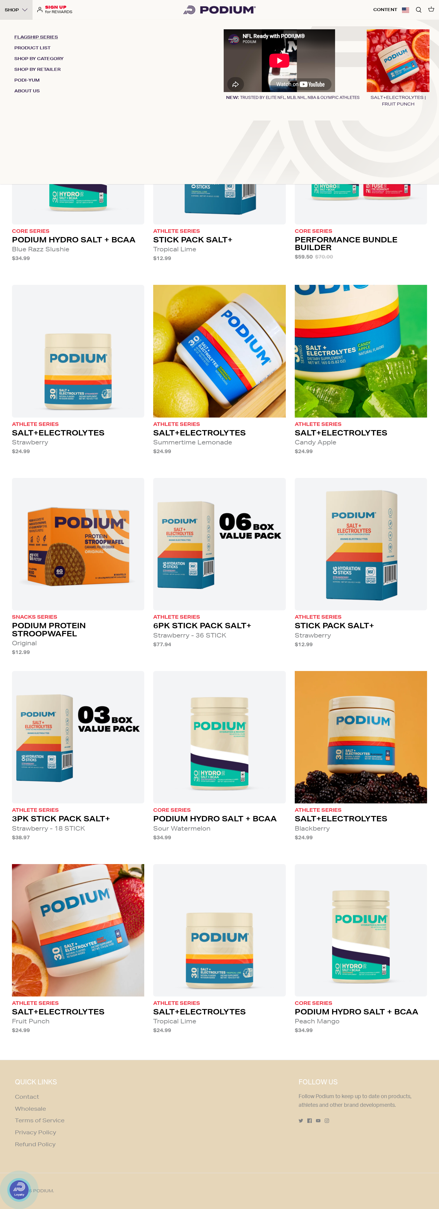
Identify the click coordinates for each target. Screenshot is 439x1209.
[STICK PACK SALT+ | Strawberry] (361, 544)
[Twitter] (301, 1120)
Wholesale (30, 1108)
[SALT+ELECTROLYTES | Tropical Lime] (219, 930)
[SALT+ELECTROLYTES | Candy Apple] (361, 351)
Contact (27, 1096)
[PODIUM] (219, 10)
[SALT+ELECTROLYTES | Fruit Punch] (78, 930)
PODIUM (43, 1190)
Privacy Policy (35, 1132)
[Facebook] (309, 1120)
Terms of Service (40, 1120)
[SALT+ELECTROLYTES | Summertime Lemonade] (219, 351)
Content (385, 9)
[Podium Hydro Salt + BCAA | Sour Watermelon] (219, 737)
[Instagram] (327, 1120)
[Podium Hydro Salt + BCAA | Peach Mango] (361, 930)
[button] (406, 10)
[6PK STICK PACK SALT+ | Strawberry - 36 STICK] (219, 544)
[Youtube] (318, 1120)
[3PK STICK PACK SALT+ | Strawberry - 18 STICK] (78, 737)
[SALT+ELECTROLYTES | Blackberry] (361, 737)
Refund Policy (35, 1144)
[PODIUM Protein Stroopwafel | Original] (78, 544)
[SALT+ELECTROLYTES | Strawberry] (78, 351)
